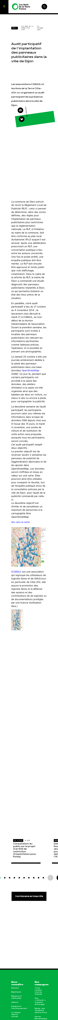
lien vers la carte (20, 522)
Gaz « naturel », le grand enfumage (40, 1001)
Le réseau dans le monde (16, 1014)
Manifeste (16, 992)
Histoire (15, 988)
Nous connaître (17, 983)
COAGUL (16, 571)
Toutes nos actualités (29, 896)
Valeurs (14, 1002)
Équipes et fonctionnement (17, 1007)
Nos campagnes (41, 983)
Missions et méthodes (16, 997)
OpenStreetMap (30, 370)
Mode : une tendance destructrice (41, 1010)
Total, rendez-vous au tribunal (39, 991)
